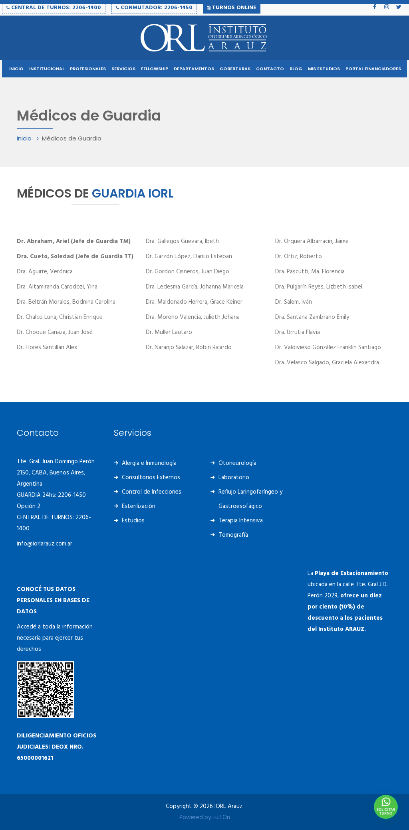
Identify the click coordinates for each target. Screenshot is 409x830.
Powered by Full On (204, 817)
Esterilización (138, 506)
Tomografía (233, 535)
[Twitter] (399, 7)
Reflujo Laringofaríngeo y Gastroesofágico (250, 499)
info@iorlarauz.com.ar (44, 544)
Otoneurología (237, 463)
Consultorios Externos (151, 477)
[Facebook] (375, 7)
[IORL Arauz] (204, 38)
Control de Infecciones (151, 492)
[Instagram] (387, 7)
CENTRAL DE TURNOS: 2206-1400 (55, 7)
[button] (386, 807)
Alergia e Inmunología (149, 463)
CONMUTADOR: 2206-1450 (156, 7)
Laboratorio (233, 477)
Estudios (133, 521)
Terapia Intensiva (240, 521)
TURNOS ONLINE (233, 7)
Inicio (25, 138)
